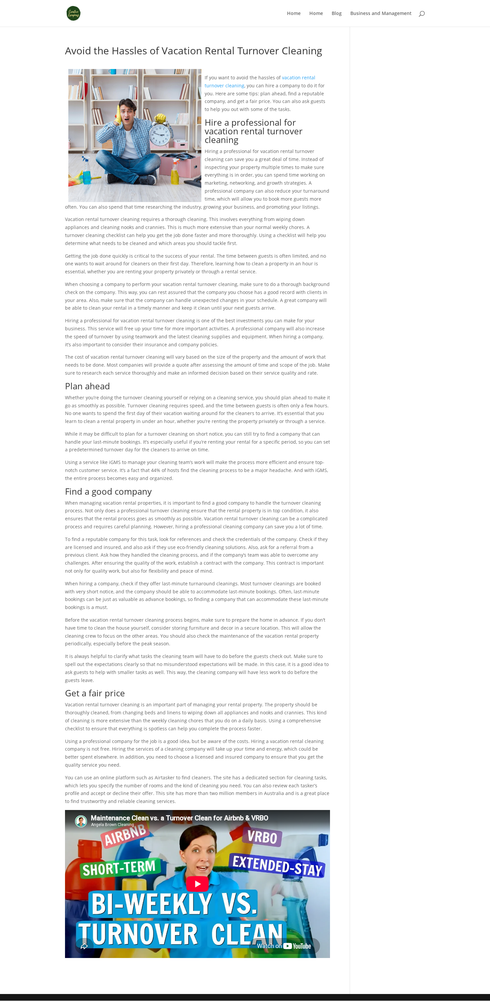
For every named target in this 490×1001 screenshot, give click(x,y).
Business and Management (381, 13)
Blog (337, 13)
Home (294, 13)
